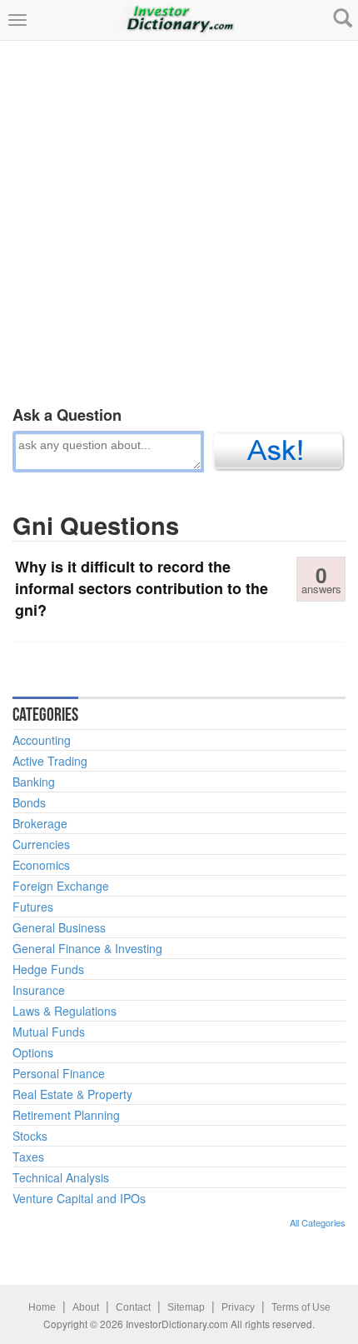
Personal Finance (58, 1073)
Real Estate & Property (72, 1094)
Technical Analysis (60, 1177)
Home (42, 1307)
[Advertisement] (179, 220)
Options (32, 1052)
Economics (41, 865)
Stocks (29, 1135)
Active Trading (49, 760)
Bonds (29, 802)
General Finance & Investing (87, 948)
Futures (32, 906)
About (85, 1307)
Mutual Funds (48, 1031)
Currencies (41, 844)
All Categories (318, 1222)
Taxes (28, 1156)
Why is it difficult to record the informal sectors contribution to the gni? (141, 588)
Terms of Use (301, 1307)
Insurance (38, 990)
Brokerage (39, 823)
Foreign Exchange (60, 885)
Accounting (41, 740)
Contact (133, 1307)
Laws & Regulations (64, 1010)
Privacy (238, 1307)
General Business (59, 927)
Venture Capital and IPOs (79, 1198)
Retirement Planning (66, 1115)
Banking (33, 781)
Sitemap (186, 1307)
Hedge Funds (48, 969)
